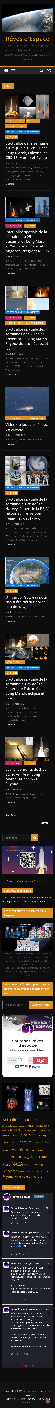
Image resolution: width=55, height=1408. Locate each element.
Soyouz (9, 268)
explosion (10, 712)
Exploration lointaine (16, 126)
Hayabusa (6, 1150)
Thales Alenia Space (14, 370)
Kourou (9, 797)
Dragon (23, 171)
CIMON (9, 171)
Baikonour (7, 1135)
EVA (40, 708)
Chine (10, 358)
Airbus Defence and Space (19, 168)
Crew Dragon (42, 1135)
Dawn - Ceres (32, 121)
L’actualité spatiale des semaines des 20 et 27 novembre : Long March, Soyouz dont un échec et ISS (27, 339)
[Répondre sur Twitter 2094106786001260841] (12, 1299)
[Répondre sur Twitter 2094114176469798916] (12, 1254)
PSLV (7, 540)
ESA (31, 358)
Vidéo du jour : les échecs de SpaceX (28, 427)
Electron (38, 171)
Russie (42, 617)
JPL (33, 1150)
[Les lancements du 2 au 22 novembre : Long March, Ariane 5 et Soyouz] (28, 749)
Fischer (22, 532)
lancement (28, 175)
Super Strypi (30, 797)
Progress (32, 265)
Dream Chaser (24, 528)
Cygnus (6, 1142)
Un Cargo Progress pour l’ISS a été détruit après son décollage (26, 602)
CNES (32, 1135)
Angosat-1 (12, 261)
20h (47, 1208)
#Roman (21, 1316)
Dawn (15, 171)
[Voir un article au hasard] (49, 70)
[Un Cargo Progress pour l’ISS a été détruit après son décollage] (28, 570)
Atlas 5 (34, 1130)
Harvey (29, 532)
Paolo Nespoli (42, 536)
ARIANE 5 (12, 794)
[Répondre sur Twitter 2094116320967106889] (12, 1223)
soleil (24, 366)
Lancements (12, 137)
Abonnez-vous (40, 1004)
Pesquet (28, 1165)
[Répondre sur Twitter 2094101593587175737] (12, 1354)
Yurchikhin (32, 540)
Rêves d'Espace (28, 38)
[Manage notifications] (47, 1401)
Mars (6, 1164)
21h (47, 1263)
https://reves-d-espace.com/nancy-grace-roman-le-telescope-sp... (28, 1337)
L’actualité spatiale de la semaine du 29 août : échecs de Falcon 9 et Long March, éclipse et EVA (26, 689)
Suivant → (47, 822)
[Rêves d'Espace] (6, 70)
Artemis (5, 1130)
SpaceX (27, 179)
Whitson (22, 540)
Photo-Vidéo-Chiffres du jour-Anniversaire (25, 323)
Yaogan (24, 268)
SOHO (17, 366)
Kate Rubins (11, 716)
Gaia (47, 1142)
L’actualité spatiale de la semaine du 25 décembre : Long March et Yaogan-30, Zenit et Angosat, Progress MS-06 (27, 241)
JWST (20, 175)
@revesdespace (35, 1208)
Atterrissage (13, 439)
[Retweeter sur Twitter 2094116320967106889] (18, 1223)
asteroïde (12, 528)
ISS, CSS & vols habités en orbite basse (23, 132)
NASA (35, 362)
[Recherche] (34, 837)
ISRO (45, 532)
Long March (40, 175)
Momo (8, 179)
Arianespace (22, 794)
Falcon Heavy (31, 261)
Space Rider (41, 366)
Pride (41, 362)
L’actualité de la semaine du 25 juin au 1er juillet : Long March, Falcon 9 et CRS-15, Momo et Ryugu (27, 150)
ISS (15, 175)
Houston (38, 532)
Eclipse (18, 708)
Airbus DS (36, 168)
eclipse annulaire (29, 708)
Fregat (37, 358)
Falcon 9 (9, 175)
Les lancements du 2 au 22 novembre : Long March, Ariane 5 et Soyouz (26, 776)
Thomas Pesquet (34, 1177)
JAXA (27, 1150)
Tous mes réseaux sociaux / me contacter (27, 881)
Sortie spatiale (12, 720)
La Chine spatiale (14, 226)
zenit (32, 268)
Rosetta (23, 1171)
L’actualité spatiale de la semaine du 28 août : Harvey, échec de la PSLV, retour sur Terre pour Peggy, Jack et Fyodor (28, 509)
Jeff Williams (34, 712)
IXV (47, 358)
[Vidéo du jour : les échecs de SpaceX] (28, 401)
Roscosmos (42, 265)
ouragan (30, 536)
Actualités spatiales (15, 121)
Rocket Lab (17, 179)
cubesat (18, 358)
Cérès (45, 168)
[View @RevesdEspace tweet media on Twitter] (37, 1292)
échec (30, 171)
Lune (43, 1156)
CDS (15, 1135)
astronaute (26, 1130)
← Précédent (9, 815)
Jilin (7, 362)
